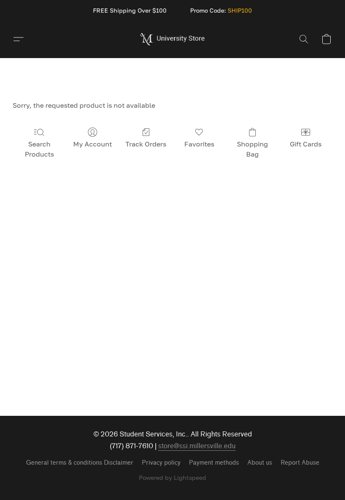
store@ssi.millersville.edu (197, 446)
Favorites (199, 144)
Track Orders (145, 144)
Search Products (39, 149)
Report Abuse (300, 462)
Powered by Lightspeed (172, 477)
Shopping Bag (252, 149)
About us (259, 462)
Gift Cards (305, 144)
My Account (92, 144)
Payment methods (214, 462)
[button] (173, 39)
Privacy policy (161, 462)
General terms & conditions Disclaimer (79, 462)
